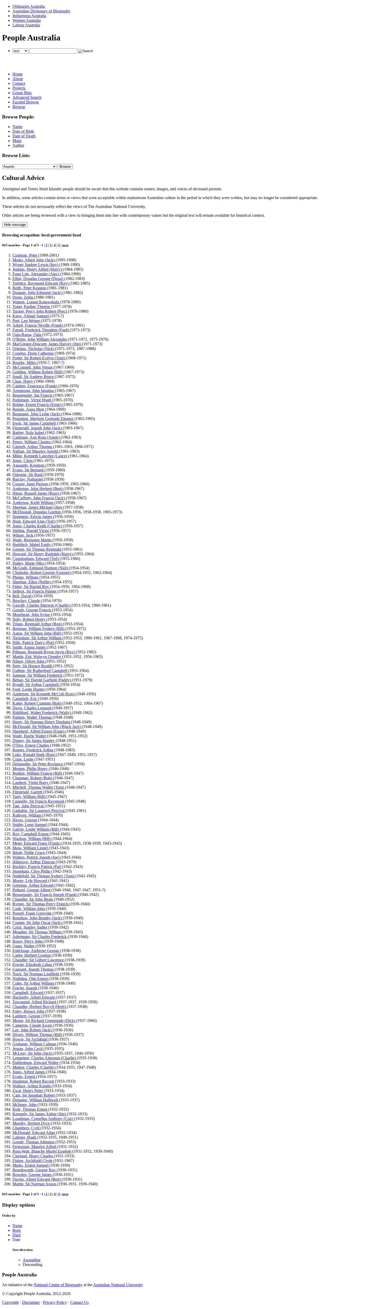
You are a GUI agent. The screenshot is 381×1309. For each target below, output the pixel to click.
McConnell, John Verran (33, 367)
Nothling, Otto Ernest (30, 978)
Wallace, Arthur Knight (32, 1086)
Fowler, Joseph (25, 988)
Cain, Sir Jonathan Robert (34, 1095)
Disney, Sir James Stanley (34, 740)
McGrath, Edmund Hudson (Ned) (40, 568)
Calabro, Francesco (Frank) (35, 386)
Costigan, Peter (25, 255)
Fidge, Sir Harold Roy (31, 586)
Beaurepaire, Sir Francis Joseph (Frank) (45, 894)
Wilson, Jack (23, 535)
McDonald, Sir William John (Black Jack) (47, 726)
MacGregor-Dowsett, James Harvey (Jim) (47, 344)
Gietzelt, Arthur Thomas (32, 446)
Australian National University (118, 1285)
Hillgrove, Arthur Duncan (34, 862)
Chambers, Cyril (26, 1128)
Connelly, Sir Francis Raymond (38, 801)
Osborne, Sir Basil (28, 474)
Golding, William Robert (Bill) (38, 372)
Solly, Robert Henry (29, 619)
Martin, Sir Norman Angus (34, 1184)
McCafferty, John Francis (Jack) (39, 498)
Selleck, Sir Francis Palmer (35, 591)
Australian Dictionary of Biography (41, 11)
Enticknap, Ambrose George (36, 950)
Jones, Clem (22, 460)
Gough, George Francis (32, 610)
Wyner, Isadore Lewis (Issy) (35, 264)
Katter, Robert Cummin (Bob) (37, 703)
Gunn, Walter (24, 946)
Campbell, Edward (28, 992)
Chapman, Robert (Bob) (32, 778)
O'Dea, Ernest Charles (31, 745)
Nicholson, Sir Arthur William (37, 638)
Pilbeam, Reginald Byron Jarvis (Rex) (44, 652)
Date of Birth (23, 131)
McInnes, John (25, 1104)
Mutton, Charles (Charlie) (33, 1067)
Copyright (10, 1302)
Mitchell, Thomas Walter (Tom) (38, 787)
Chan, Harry (23, 381)
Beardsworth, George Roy (34, 1170)
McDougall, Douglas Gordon (37, 512)
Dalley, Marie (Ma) (28, 563)
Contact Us (79, 1302)
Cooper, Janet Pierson (30, 484)
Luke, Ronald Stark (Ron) (34, 754)
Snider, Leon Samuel (30, 824)
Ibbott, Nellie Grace (29, 852)
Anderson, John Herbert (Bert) (38, 488)
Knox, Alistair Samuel (31, 316)
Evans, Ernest (24, 1076)
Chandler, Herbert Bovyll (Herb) (39, 1006)
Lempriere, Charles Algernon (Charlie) (44, 1058)
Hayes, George (25, 820)
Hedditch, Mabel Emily (32, 544)
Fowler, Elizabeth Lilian (32, 964)
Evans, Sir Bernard (28, 470)
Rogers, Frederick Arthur (33, 750)
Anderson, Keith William (33, 502)
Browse (18, 106)
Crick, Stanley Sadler (30, 927)
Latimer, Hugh (24, 1137)
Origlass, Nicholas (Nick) (33, 348)
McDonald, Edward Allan (34, 1132)
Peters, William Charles (32, 442)
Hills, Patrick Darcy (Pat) (33, 642)
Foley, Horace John (28, 1011)
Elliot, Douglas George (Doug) (38, 278)
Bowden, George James (32, 1174)
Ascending (31, 1260)
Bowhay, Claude (26, 600)
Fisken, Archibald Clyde (32, 1160)
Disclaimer (31, 1302)
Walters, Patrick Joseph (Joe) (36, 857)
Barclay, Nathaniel (28, 479)
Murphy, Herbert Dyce (31, 1123)
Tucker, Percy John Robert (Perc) (40, 311)
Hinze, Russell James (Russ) (36, 493)
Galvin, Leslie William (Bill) (36, 829)
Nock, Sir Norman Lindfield (36, 974)
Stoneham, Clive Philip (31, 871)
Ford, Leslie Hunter (29, 689)
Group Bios (22, 92)
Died (16, 1235)
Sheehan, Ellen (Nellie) (32, 582)
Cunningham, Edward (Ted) (36, 558)
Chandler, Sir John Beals (33, 899)
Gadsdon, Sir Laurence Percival (39, 810)
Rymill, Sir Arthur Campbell (36, 684)
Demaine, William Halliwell (35, 1100)
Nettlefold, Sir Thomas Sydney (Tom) (43, 876)
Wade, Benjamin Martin (32, 540)
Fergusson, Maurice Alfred (34, 1146)
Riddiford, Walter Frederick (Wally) (42, 712)
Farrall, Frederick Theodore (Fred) (41, 330)
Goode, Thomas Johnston (33, 1142)
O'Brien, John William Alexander (40, 339)
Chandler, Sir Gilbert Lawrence (38, 960)
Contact (18, 83)
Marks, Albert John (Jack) (34, 260)
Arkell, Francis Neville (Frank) (38, 325)
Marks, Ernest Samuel (31, 1165)
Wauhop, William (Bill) (32, 838)
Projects (18, 88)
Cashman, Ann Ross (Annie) (36, 437)
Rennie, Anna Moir (28, 409)
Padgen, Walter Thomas (32, 717)
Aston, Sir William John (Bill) (37, 633)
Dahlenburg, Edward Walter (36, 1062)
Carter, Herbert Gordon (32, 955)
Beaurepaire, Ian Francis (32, 395)
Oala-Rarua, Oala (27, 334)
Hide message (15, 225)
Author (18, 145)
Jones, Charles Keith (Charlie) (37, 526)
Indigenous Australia (29, 15)
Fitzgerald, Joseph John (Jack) (37, 428)
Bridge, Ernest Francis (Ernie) (37, 404)
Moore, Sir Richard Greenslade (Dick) (44, 1020)
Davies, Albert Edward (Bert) (37, 1179)
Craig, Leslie (23, 759)
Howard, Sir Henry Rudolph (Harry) (43, 554)
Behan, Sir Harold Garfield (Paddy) (42, 680)
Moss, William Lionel (30, 848)
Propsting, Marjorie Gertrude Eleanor (43, 418)
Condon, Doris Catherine (33, 353)
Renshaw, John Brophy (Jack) (37, 918)
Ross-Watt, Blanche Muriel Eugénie (42, 1151)
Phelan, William (25, 577)
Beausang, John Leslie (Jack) (36, 414)
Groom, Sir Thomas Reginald (37, 549)
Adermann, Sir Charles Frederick (40, 936)
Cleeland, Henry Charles (33, 1156)
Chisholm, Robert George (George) (42, 572)
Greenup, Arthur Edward (33, 885)
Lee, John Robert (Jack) (32, 1030)
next (65, 245)
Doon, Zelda (23, 297)
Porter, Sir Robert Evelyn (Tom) (39, 358)
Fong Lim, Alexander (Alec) (36, 274)
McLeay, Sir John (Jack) (32, 1053)
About (17, 78)
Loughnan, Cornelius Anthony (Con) (43, 1118)
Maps (17, 140)
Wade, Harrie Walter (29, 736)
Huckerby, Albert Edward (34, 997)
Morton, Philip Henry (30, 768)
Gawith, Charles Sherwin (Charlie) (41, 605)
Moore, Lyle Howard (30, 880)
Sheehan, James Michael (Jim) (37, 507)
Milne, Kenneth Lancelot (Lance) (40, 456)
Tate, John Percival (28, 806)
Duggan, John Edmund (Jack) (37, 292)
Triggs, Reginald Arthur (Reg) (37, 624)
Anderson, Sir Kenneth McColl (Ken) (43, 694)
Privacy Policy (55, 1302)
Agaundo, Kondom (28, 465)
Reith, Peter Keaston (29, 288)
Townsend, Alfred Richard (34, 1002)
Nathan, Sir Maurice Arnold (35, 451)
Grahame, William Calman (34, 1044)
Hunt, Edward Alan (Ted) (33, 521)
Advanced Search (26, 97)
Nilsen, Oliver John (28, 661)
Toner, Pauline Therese (31, 306)
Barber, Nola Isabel (28, 432)
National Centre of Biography (58, 1285)
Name (17, 126)
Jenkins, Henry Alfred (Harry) (37, 269)
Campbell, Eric (25, 698)
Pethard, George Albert (31, 890)
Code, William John (29, 908)
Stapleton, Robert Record (33, 1081)
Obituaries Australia (28, 6)
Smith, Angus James (29, 647)
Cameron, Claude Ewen (32, 1025)
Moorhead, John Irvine (31, 614)
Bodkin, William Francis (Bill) (37, 773)
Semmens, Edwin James (32, 516)
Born (16, 1230)
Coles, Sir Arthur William (33, 983)
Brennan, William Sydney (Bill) (38, 628)
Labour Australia (26, 25)
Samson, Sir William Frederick (38, 675)
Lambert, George (26, 1016)
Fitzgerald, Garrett (27, 792)
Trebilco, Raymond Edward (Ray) (40, 283)
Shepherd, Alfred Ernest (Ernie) (38, 731)
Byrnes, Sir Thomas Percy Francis (40, 904)
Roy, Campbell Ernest (31, 834)
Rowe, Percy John (28, 941)
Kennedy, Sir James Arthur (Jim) (39, 1114)
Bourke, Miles (24, 362)
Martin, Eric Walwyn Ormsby (37, 656)
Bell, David (22, 596)
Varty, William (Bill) (29, 796)
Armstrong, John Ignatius (33, 390)
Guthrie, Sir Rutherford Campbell (40, 670)
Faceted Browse (25, 102)
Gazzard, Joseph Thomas (33, 969)
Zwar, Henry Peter (28, 1090)
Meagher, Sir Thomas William (37, 932)
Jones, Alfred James (29, 1072)
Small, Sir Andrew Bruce (33, 376)
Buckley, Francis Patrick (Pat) (37, 866)
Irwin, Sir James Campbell (34, 423)
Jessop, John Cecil (28, 1048)
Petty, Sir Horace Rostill (32, 666)
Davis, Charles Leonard (32, 708)
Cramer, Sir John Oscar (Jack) (37, 922)
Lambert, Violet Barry (31, 782)
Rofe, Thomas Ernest (30, 1109)
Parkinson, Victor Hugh (32, 400)
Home (17, 74)
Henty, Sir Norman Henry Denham (41, 722)
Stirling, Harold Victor (31, 530)
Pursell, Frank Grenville (32, 913)
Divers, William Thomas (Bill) (37, 1034)
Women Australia (26, 20)
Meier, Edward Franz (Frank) (36, 843)
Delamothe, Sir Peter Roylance (38, 764)
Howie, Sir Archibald (30, 1039)
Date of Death (24, 136)
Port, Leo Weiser (26, 320)
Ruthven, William (27, 815)
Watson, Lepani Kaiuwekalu (36, 302)
